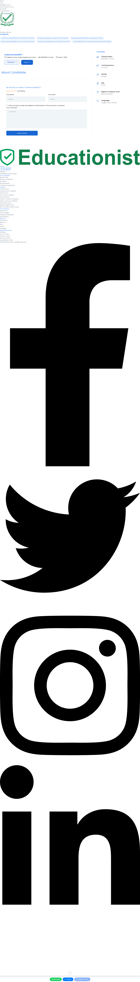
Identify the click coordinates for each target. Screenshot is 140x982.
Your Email (51, 95)
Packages (3, 228)
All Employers (4, 217)
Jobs (1, 3)
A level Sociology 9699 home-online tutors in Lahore (54, 41)
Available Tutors (5, 5)
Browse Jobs (4, 177)
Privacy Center (5, 236)
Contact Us (4, 220)
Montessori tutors (6, 203)
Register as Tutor (83, 979)
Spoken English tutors (7, 205)
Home (2, 1)
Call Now (68, 979)
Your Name (10, 95)
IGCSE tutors (4, 193)
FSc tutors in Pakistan (7, 195)
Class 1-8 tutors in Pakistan (9, 201)
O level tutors (4, 189)
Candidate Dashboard (7, 185)
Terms (2, 226)
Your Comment (11, 108)
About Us (3, 222)
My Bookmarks (5, 183)
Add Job (8, 32)
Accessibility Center (6, 240)
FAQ (1, 224)
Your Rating (21, 91)
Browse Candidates (6, 179)
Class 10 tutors (5, 197)
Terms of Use (4, 234)
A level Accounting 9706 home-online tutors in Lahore (17, 38)
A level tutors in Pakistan (8, 191)
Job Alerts (3, 181)
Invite (26, 62)
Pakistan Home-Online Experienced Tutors (21, 57)
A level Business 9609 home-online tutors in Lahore (87, 38)
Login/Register (4, 11)
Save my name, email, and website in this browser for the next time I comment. (37, 105)
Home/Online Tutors (7, 7)
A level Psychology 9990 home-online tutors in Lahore (17, 41)
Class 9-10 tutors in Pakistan (9, 199)
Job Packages (4, 213)
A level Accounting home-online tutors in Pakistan (52, 38)
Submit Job (4, 211)
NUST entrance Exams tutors (9, 207)
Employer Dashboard (7, 215)
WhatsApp (57, 979)
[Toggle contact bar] (70, 973)
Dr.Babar (3, 32)
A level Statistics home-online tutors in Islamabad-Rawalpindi (92, 41)
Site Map (3, 232)
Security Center (5, 238)
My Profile (3, 9)
